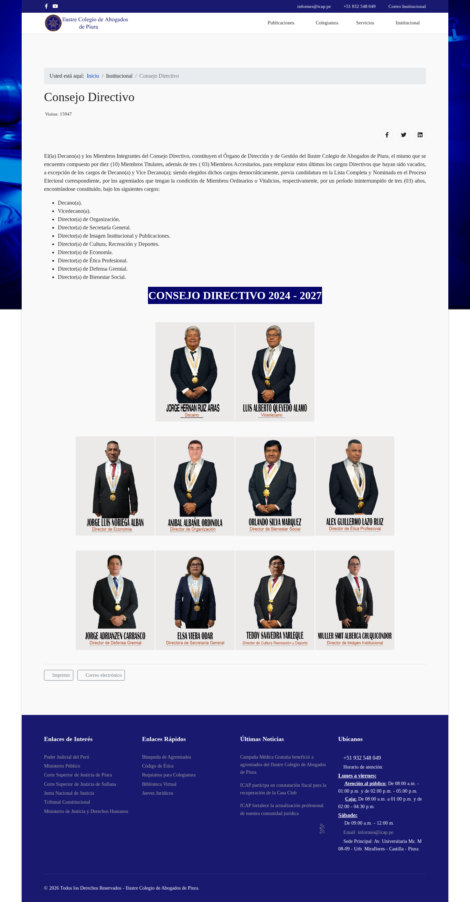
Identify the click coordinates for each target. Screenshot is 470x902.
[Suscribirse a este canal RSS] (322, 826)
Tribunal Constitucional (67, 802)
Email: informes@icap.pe (367, 832)
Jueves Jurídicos (157, 793)
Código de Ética (157, 766)
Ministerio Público (62, 766)
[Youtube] (55, 6)
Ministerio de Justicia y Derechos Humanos (86, 811)
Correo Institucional (407, 6)
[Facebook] (387, 135)
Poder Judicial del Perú (66, 757)
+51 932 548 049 (360, 6)
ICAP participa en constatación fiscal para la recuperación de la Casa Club (283, 789)
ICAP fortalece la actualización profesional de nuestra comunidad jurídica (281, 809)
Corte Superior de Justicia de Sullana (80, 784)
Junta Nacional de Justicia (69, 793)
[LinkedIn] (420, 135)
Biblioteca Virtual (159, 784)
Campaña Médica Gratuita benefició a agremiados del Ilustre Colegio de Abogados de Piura (283, 764)
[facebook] (46, 6)
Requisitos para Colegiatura (168, 775)
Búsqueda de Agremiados (166, 757)
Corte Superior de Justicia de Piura (78, 775)
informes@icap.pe (314, 6)
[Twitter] (403, 135)
